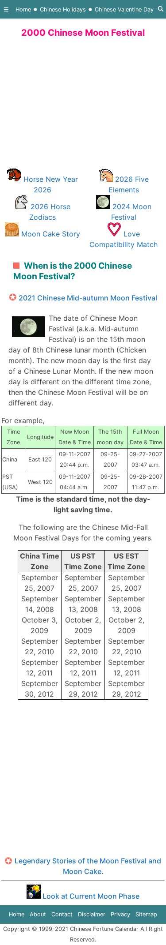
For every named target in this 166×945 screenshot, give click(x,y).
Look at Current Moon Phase (90, 896)
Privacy (120, 914)
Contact (62, 914)
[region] (83, 101)
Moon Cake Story (50, 233)
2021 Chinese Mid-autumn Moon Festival (88, 297)
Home (23, 9)
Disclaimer (91, 914)
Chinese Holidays (63, 9)
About (38, 914)
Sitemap (146, 914)
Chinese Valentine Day (124, 9)
